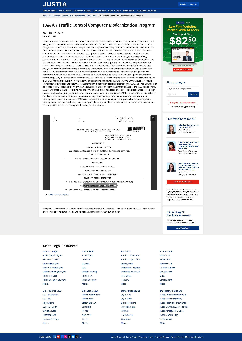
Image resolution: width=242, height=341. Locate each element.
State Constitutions (91, 294)
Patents (124, 310)
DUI (84, 267)
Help (151, 337)
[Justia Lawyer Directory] (80, 336)
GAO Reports (54, 16)
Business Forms (128, 302)
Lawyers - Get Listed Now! (182, 102)
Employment (127, 263)
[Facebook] (62, 336)
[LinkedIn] (54, 336)
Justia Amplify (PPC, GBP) (172, 310)
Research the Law (82, 11)
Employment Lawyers (53, 267)
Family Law (87, 275)
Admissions (165, 259)
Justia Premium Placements (173, 302)
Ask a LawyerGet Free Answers (179, 213)
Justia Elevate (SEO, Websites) (174, 306)
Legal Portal (131, 337)
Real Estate (126, 275)
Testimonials (166, 319)
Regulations (48, 302)
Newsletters (128, 11)
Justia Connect (118, 337)
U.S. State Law (90, 290)
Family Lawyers (50, 275)
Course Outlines (167, 267)
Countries (125, 319)
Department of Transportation (73, 16)
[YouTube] (58, 336)
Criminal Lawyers (51, 263)
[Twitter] (76, 336)
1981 (89, 16)
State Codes (87, 298)
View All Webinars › (183, 181)
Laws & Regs (114, 11)
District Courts (50, 314)
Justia (45, 16)
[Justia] (55, 4)
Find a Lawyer (49, 11)
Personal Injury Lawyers (54, 279)
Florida (85, 310)
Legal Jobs (126, 294)
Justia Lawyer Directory (171, 298)
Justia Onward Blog (169, 314)
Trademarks (127, 314)
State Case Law (89, 302)
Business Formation (130, 255)
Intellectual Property (130, 267)
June (94, 16)
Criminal (86, 259)
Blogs (162, 275)
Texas (85, 319)
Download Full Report (58, 194)
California (86, 306)
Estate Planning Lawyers (54, 271)
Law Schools (99, 11)
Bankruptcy (87, 255)
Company (143, 337)
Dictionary (165, 255)
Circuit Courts (49, 310)
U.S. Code (47, 298)
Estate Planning (89, 271)
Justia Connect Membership (173, 294)
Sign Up (193, 4)
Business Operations (131, 259)
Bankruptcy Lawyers (52, 255)
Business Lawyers (51, 259)
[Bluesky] (73, 336)
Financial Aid (166, 263)
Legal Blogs (126, 298)
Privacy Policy (177, 337)
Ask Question (182, 228)
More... (46, 283)
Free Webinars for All (181, 118)
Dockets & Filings (51, 319)
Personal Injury (89, 279)
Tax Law (125, 279)
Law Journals (166, 271)
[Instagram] (65, 336)
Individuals (88, 251)
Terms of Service (162, 337)
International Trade (130, 271)
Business (126, 251)
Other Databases (130, 290)
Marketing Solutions (146, 11)
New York (86, 314)
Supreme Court (50, 306)
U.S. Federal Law (52, 290)
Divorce (85, 263)
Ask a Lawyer (65, 11)
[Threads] (69, 336)
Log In (183, 4)
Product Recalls (128, 306)
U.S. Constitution (51, 294)
